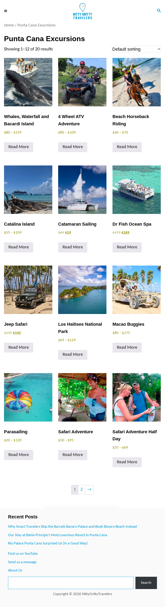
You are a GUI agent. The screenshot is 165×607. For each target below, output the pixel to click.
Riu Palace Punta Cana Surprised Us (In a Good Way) (48, 543)
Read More (18, 147)
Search (146, 583)
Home (9, 25)
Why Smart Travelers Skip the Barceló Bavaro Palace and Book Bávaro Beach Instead (72, 527)
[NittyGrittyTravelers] (82, 11)
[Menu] (6, 11)
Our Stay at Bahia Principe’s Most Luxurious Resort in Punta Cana (57, 535)
